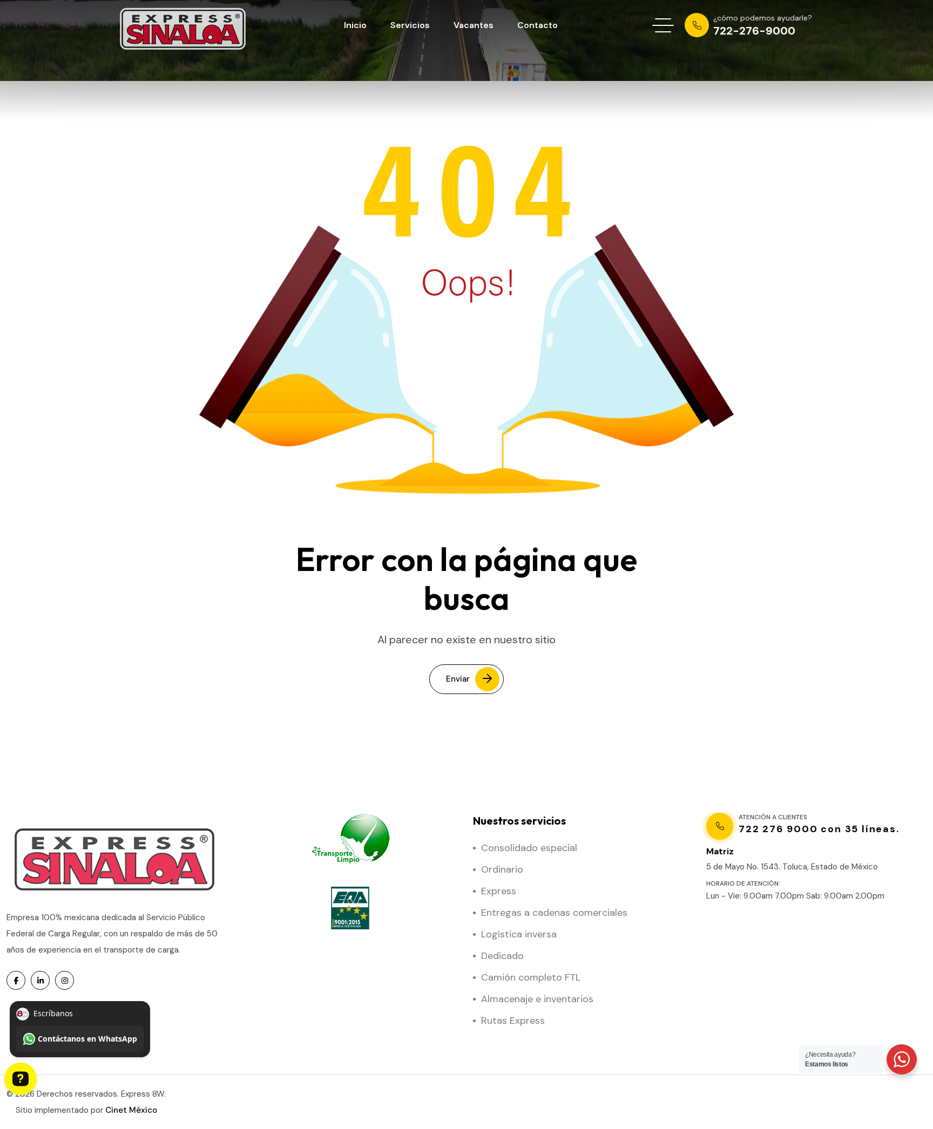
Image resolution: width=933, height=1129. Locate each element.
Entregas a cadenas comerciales (554, 912)
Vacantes (473, 25)
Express (498, 891)
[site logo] (184, 25)
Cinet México (131, 1110)
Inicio (355, 25)
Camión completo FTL (530, 977)
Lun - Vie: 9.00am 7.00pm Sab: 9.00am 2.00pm (795, 895)
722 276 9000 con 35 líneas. (819, 828)
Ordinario (502, 869)
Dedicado (502, 955)
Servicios (410, 25)
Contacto (537, 25)
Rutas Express (513, 1020)
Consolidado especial (529, 847)
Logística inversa (519, 934)
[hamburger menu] (663, 25)
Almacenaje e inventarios (537, 998)
